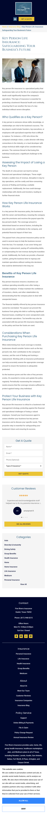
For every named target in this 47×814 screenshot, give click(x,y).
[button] (15, 19)
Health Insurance (23, 664)
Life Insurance (23, 659)
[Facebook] (21, 636)
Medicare (23, 673)
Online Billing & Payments (23, 723)
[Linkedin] (30, 636)
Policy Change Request (24, 733)
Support (23, 718)
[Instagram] (26, 636)
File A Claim (23, 728)
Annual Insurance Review (24, 737)
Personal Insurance (23, 654)
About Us (23, 686)
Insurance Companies (23, 700)
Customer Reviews (23, 696)
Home (4, 27)
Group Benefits (23, 668)
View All (23, 584)
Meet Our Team (23, 691)
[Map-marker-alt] (16, 636)
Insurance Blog (14, 27)
